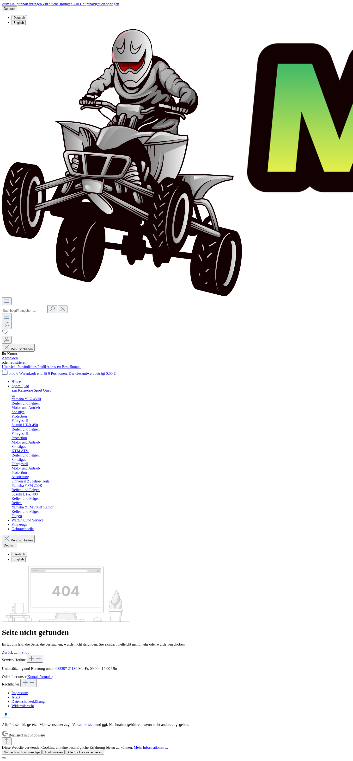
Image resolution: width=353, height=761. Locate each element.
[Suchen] (52, 309)
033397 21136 (66, 668)
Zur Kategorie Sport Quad (31, 390)
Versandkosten (83, 725)
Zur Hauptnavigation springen (96, 4)
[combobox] (24, 310)
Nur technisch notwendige (22, 752)
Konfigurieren (53, 752)
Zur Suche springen (58, 4)
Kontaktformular (39, 677)
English (18, 23)
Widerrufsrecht (23, 706)
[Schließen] (4, 758)
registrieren (18, 362)
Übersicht (10, 367)
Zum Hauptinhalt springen (22, 4)
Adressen (54, 367)
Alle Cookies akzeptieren (84, 752)
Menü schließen (22, 349)
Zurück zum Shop (15, 652)
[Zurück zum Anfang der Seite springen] (7, 741)
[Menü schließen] (13, 396)
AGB (16, 697)
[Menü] (7, 301)
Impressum (20, 693)
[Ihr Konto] (7, 340)
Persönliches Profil (32, 367)
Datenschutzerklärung (28, 701)
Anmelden (10, 358)
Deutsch (19, 17)
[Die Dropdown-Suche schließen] (62, 309)
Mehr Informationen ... (151, 747)
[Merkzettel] (5, 333)
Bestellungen (71, 367)
